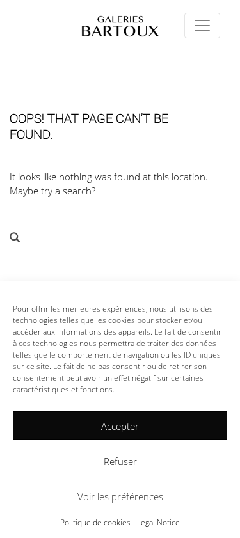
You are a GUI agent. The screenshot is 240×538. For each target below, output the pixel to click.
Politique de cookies (95, 522)
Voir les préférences (120, 496)
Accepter (120, 426)
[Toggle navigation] (202, 25)
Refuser (120, 461)
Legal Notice (158, 522)
